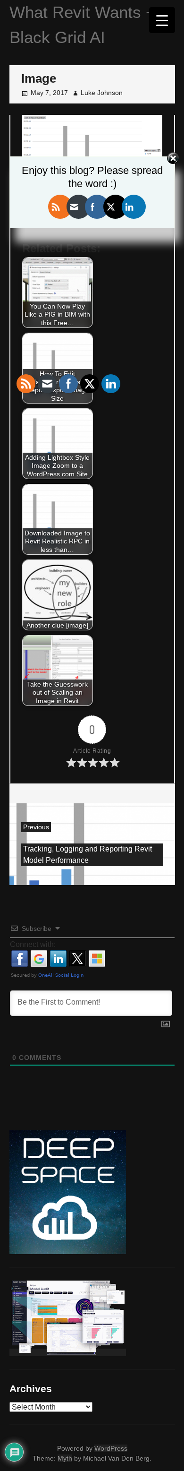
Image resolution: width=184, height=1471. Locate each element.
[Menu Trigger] (162, 20)
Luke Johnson (102, 92)
